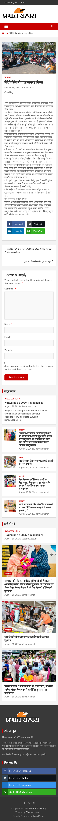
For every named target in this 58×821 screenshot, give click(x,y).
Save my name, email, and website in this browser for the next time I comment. (28, 368)
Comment (10, 288)
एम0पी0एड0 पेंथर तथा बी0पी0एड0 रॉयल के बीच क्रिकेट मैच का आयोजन (29, 251)
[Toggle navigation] (6, 26)
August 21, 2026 (12, 406)
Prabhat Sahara (36, 808)
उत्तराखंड (7, 77)
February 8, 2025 (12, 87)
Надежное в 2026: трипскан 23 (23, 402)
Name (8, 324)
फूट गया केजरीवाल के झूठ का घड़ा (37, 261)
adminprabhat (28, 87)
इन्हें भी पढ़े (9, 523)
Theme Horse (33, 812)
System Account (29, 406)
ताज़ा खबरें (9, 391)
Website (8, 350)
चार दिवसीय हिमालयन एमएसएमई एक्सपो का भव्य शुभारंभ (24, 754)
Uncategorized (12, 399)
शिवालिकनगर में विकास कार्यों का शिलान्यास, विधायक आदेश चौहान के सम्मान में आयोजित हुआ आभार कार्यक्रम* (34, 484)
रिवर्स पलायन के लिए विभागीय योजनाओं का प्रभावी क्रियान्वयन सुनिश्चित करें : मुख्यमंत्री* (36, 507)
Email (7, 337)
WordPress (38, 816)
